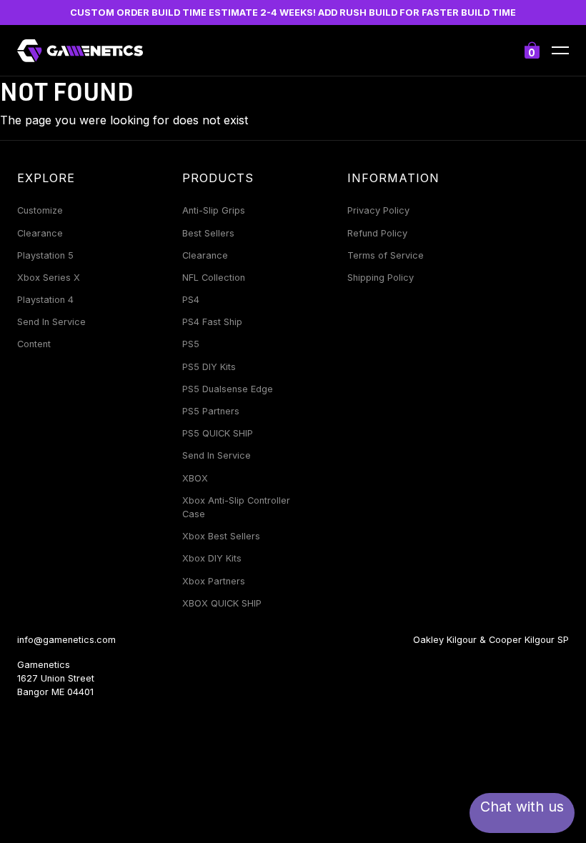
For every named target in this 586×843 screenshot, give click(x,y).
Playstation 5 (45, 255)
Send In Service (51, 321)
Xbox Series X (48, 277)
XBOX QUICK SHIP (222, 603)
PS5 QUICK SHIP (217, 433)
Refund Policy (377, 233)
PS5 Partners (210, 411)
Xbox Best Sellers (221, 536)
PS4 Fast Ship (212, 321)
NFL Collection (213, 277)
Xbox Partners (213, 581)
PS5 (190, 344)
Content (34, 344)
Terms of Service (385, 255)
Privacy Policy (378, 210)
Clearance (40, 233)
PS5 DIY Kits (209, 366)
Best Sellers (208, 233)
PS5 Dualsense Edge (227, 389)
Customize (40, 210)
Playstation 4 (45, 299)
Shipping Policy (380, 277)
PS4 (190, 299)
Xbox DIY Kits (212, 558)
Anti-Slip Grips (213, 210)
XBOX (195, 478)
